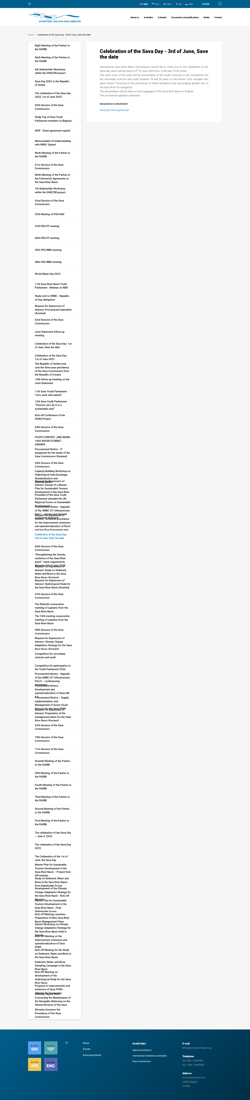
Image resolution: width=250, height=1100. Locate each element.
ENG (146, 4)
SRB (191, 4)
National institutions (142, 1050)
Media (207, 17)
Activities (148, 17)
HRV (169, 4)
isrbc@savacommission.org (197, 1047)
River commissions (141, 1061)
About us (134, 17)
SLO (157, 4)
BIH (180, 4)
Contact (218, 17)
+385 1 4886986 (195, 1064)
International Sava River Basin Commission (54, 17)
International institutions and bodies (149, 1055)
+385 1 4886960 (194, 1060)
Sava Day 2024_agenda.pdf (114, 110)
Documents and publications (185, 17)
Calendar (162, 17)
